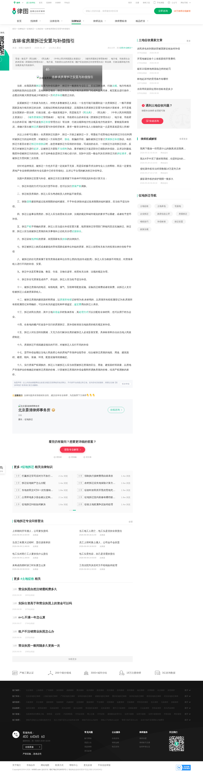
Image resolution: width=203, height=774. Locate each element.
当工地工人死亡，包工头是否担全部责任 (100, 531)
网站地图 (45, 765)
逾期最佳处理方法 (114, 714)
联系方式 (59, 765)
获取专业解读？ (126, 48)
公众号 (174, 3)
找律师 (49, 3)
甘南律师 (130, 702)
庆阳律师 (110, 702)
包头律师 (154, 702)
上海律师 (39, 690)
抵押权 (34, 239)
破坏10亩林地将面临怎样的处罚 (154, 69)
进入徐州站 (30, 3)
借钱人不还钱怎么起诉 (110, 720)
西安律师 (100, 690)
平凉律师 (100, 702)
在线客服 (29, 747)
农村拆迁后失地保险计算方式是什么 (97, 483)
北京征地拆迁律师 (33, 696)
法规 (114, 85)
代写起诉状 (79, 714)
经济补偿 (57, 95)
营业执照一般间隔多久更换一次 (39, 645)
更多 (189, 41)
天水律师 (39, 702)
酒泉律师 (49, 702)
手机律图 (160, 3)
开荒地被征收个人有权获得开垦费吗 (156, 58)
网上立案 (90, 714)
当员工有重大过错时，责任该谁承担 (31, 542)
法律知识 (76, 21)
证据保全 (76, 231)
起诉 (36, 148)
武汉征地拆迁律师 (171, 696)
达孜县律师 (105, 708)
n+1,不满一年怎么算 (31, 617)
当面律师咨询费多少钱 (35, 714)
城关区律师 (30, 708)
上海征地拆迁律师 (50, 696)
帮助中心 (73, 765)
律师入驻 (146, 3)
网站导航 (184, 3)
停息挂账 (167, 714)
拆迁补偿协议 (38, 144)
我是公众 (88, 742)
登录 (130, 3)
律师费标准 (121, 21)
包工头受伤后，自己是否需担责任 (97, 554)
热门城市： (16, 690)
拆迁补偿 (45, 122)
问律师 (58, 3)
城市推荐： (16, 702)
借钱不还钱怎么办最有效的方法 (38, 720)
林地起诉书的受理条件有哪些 (152, 79)
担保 (64, 239)
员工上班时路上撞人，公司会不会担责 (99, 542)
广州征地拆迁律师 (67, 696)
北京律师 (29, 690)
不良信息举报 (104, 765)
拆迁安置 (179, 221)
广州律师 (49, 690)
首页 (41, 3)
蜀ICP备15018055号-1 (58, 770)
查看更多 (183, 139)
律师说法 (98, 21)
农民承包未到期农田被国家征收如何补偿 (158, 48)
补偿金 (56, 312)
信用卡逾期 (129, 714)
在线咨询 (115, 410)
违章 (29, 201)
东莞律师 (171, 690)
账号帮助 (88, 738)
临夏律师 (120, 702)
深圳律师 (59, 690)
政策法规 (144, 229)
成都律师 (70, 690)
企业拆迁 (144, 214)
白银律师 (29, 702)
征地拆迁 (30, 29)
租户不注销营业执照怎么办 (36, 631)
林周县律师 (42, 708)
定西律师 (80, 702)
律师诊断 (115, 742)
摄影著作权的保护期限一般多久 (156, 179)
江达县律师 (144, 708)
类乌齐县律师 (169, 708)
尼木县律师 (66, 708)
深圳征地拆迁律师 (85, 696)
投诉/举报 (125, 384)
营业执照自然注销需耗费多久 (37, 589)
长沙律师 (161, 690)
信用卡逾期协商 (154, 714)
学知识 (67, 3)
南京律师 (140, 690)
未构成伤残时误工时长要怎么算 (29, 565)
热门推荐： (16, 720)
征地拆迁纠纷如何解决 (31, 504)
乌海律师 (164, 702)
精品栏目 (140, 21)
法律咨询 (54, 21)
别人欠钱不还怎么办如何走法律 (66, 720)
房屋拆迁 (183, 214)
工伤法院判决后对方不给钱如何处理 (98, 565)
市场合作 (31, 765)
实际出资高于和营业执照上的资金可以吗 (45, 603)
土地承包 (161, 206)
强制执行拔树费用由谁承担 (95, 476)
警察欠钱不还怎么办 (130, 720)
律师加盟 (143, 738)
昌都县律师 (132, 708)
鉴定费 (77, 304)
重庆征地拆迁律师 (119, 696)
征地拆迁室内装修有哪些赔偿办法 (97, 497)
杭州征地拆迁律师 (136, 696)
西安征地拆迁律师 (154, 696)
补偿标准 (161, 221)
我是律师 (88, 747)
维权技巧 (144, 221)
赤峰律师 (174, 702)
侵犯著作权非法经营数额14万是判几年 (160, 169)
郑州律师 (130, 690)
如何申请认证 (144, 747)
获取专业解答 (71, 449)
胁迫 (67, 139)
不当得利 (62, 148)
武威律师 (70, 702)
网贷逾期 (177, 714)
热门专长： (16, 696)
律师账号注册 (144, 742)
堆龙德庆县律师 (91, 708)
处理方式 (83, 312)
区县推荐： (16, 708)
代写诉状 (100, 714)
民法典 (87, 112)
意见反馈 (88, 751)
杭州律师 (90, 690)
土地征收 (39, 29)
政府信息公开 (163, 214)
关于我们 (16, 765)
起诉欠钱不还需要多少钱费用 (152, 720)
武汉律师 (110, 690)
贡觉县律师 (156, 708)
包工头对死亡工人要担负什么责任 (30, 554)
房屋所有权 (66, 299)
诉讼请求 (121, 153)
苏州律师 (120, 690)
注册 (137, 3)
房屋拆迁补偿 (112, 139)
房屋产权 (76, 186)
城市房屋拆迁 (36, 117)
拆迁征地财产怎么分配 (31, 483)
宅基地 (178, 206)
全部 (131, 522)
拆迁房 (34, 126)
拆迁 (38, 85)
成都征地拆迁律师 (102, 696)
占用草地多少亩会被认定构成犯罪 (34, 497)
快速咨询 (154, 121)
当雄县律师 (54, 708)
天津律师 (150, 690)
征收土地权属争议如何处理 (95, 504)
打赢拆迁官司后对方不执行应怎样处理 (34, 476)
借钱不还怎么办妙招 (90, 720)
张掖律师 (59, 702)
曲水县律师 (78, 708)
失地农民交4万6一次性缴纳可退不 (34, 490)
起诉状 (57, 714)
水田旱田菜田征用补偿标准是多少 (155, 89)
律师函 (49, 714)
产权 (29, 226)
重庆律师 (80, 690)
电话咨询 (115, 747)
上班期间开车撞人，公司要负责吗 (30, 531)
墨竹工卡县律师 (119, 708)
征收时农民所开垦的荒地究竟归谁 (97, 490)
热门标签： (16, 714)
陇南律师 (90, 702)
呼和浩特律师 (142, 702)
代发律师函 (67, 714)
